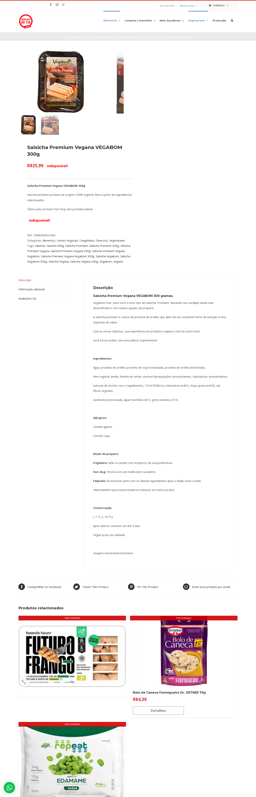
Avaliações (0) (27, 298)
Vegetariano (117, 240)
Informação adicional (31, 289)
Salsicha (40, 246)
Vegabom (106, 261)
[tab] (46, 280)
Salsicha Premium (76, 246)
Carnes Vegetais (67, 240)
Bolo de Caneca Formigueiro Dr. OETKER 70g (169, 692)
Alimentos (49, 240)
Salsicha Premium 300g (104, 246)
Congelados (87, 240)
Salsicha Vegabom (107, 256)
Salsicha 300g (55, 246)
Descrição (24, 280)
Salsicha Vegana (59, 261)
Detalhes (158, 710)
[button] (232, 20)
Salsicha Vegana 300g (84, 261)
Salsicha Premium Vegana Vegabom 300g (67, 256)
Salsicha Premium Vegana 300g (71, 251)
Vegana (118, 261)
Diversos (102, 240)
